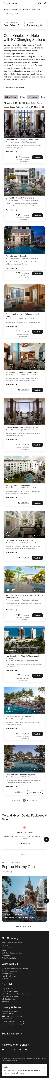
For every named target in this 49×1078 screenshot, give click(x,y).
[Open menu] (4, 3)
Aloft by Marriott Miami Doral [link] (18, 485)
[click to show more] (46, 839)
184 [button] (18, 214)
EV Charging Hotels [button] (11, 14)
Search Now (23, 843)
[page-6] (25, 926)
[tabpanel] (24, 24)
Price (22, 97)
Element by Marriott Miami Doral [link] (19, 540)
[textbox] (13, 25)
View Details (10, 152)
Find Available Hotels (15, 87)
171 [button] (18, 273)
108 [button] (18, 557)
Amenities (33, 97)
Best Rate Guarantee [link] (10, 996)
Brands (44, 97)
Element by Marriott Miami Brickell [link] (20, 198)
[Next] (41, 122)
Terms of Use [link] (7, 1019)
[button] (13, 24)
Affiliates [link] (5, 978)
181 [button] (18, 614)
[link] (13, 141)
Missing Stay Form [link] (9, 999)
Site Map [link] (5, 1001)
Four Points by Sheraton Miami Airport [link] (22, 372)
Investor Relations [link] (8, 948)
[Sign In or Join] (45, 3)
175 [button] (18, 675)
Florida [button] (25, 10)
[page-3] (20, 926)
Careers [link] (5, 945)
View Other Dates (35, 792)
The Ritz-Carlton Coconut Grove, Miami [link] (22, 140)
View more (5, 872)
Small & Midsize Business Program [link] (15, 968)
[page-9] (30, 926)
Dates (31, 22)
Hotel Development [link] (9, 976)
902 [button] (18, 733)
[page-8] (28, 926)
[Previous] (8, 122)
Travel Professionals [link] (9, 971)
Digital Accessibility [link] (9, 958)
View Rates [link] (37, 157)
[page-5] (23, 926)
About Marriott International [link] (12, 943)
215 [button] (18, 331)
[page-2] (18, 926)
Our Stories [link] (6, 956)
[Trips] (39, 3)
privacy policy (33, 1070)
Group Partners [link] (8, 973)
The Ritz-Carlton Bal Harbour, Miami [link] (21, 774)
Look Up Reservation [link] (10, 991)
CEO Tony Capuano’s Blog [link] (12, 953)
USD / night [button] (25, 157)
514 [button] (18, 156)
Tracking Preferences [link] (10, 1011)
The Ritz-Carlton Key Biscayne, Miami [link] (22, 427)
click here (19, 1073)
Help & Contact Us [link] (9, 989)
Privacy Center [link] (7, 1014)
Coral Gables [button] (36, 10)
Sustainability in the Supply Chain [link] (14, 1024)
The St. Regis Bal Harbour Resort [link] (20, 716)
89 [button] (18, 502)
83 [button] (18, 389)
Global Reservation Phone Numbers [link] (15, 994)
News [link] (4, 950)
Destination (11, 22)
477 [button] (18, 444)
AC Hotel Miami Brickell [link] (16, 256)
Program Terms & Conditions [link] (13, 1021)
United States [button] (16, 10)
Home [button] (6, 10)
